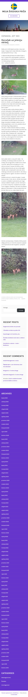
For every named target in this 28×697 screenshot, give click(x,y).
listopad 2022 (5, 525)
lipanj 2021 (4, 585)
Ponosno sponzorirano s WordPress (10, 693)
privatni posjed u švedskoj (7, 298)
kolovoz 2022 (5, 532)
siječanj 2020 (5, 649)
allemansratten (10, 297)
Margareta (6, 370)
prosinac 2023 (5, 480)
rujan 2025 (4, 431)
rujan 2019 (4, 664)
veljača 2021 (4, 600)
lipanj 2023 (4, 495)
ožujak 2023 (4, 506)
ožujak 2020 (4, 641)
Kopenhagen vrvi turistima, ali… (11, 334)
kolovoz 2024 (5, 458)
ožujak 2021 (4, 596)
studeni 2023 (5, 484)
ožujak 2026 (4, 409)
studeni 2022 (5, 521)
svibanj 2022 (4, 544)
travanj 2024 (4, 469)
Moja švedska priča (14, 11)
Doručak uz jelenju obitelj (11, 41)
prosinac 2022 (5, 518)
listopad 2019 (5, 660)
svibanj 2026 (4, 401)
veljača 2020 (4, 645)
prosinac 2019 (5, 652)
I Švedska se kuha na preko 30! (11, 330)
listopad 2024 (5, 454)
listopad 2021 (5, 570)
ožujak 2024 (4, 473)
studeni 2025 (5, 424)
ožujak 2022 (4, 551)
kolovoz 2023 (5, 488)
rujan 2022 (4, 529)
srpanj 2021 (4, 581)
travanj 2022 (4, 547)
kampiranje (20, 297)
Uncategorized (5, 685)
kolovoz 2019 (5, 667)
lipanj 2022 (4, 540)
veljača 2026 (4, 413)
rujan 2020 (4, 619)
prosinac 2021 (5, 563)
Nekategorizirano (6, 677)
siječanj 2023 (5, 514)
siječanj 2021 (4, 604)
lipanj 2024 (4, 465)
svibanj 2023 (4, 499)
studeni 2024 (5, 450)
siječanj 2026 (5, 416)
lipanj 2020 (4, 630)
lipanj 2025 (4, 439)
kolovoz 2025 (5, 435)
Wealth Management (8, 360)
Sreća (17, 360)
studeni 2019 (4, 656)
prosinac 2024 (5, 446)
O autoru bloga (14, 370)
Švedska (17, 44)
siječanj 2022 (5, 559)
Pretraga (5, 307)
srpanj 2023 (4, 491)
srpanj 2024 (4, 461)
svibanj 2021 (4, 589)
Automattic (14, 694)
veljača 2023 (4, 510)
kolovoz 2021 (5, 578)
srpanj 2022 (4, 536)
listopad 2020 (5, 615)
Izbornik (15, 16)
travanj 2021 (4, 592)
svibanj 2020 (5, 634)
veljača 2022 (4, 555)
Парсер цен (6, 364)
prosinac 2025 (5, 420)
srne (19, 298)
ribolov (15, 298)
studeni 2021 (4, 566)
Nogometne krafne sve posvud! (11, 326)
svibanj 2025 (4, 443)
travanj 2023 (4, 503)
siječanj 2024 (5, 476)
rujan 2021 (4, 574)
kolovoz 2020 (5, 622)
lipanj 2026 (4, 398)
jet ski (15, 297)
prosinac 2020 (5, 607)
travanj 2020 (4, 637)
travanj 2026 (4, 405)
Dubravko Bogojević (8, 374)
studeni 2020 (5, 611)
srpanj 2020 (4, 626)
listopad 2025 (5, 428)
